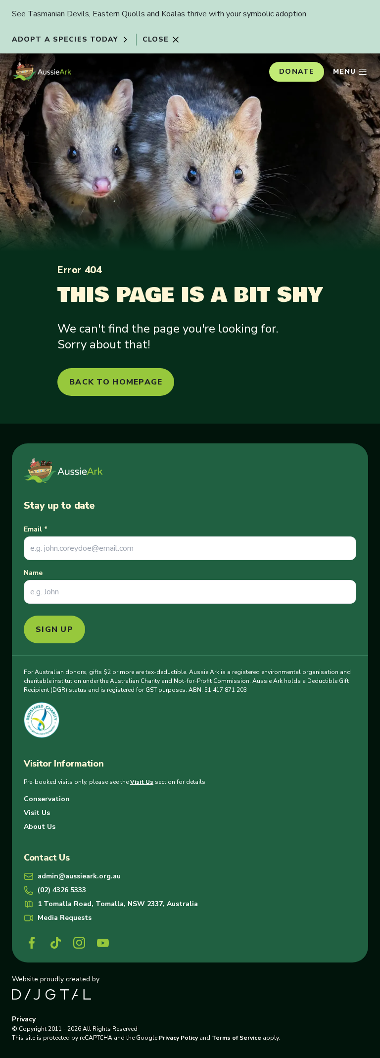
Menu (344, 71)
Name (33, 572)
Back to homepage (115, 382)
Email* (36, 529)
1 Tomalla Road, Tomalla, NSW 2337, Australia (118, 904)
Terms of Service (236, 1038)
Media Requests (65, 917)
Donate (296, 71)
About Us (39, 826)
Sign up (54, 629)
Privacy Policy (178, 1038)
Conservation (47, 799)
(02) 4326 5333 (62, 890)
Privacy (24, 1019)
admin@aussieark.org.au (79, 876)
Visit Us (141, 782)
